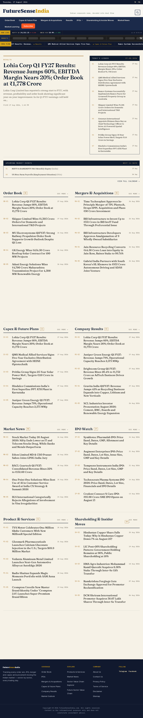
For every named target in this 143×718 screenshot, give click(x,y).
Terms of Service (100, 686)
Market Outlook (48, 696)
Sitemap (96, 696)
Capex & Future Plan (28, 20)
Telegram (123, 671)
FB (139, 2)
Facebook (132, 671)
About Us (97, 672)
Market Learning (12, 27)
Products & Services (76, 672)
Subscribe (28, 26)
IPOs (79, 20)
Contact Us (98, 677)
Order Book (10, 20)
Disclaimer (97, 691)
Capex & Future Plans (50, 686)
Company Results (49, 691)
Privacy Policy (99, 681)
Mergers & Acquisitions (51, 20)
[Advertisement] (35, 297)
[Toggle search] (137, 12)
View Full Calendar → (128, 181)
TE (135, 2)
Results (69, 20)
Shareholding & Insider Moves (100, 20)
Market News (124, 20)
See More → (62, 194)
